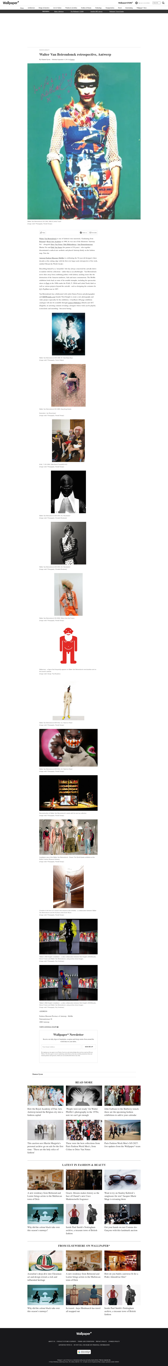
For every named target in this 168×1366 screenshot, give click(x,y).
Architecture (31, 8)
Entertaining (129, 8)
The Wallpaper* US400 (77, 11)
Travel (120, 8)
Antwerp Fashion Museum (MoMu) (51, 258)
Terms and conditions (86, 1341)
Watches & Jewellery (71, 8)
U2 (40, 289)
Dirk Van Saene (56, 247)
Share (43, 232)
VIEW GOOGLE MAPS (48, 1027)
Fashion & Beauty (86, 8)
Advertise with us (65, 1345)
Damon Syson (46, 59)
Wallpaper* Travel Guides (116, 11)
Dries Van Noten (56, 244)
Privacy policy (101, 1341)
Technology (98, 8)
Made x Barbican (59, 11)
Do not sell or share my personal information (92, 1345)
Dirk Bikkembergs (69, 244)
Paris (47, 283)
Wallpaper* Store (142, 8)
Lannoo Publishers (74, 302)
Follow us (84, 232)
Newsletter (94, 232)
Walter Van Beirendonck (48, 238)
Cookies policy (114, 1341)
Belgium (42, 241)
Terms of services (62, 1052)
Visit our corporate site (104, 1360)
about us (51, 1341)
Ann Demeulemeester (85, 244)
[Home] (22, 8)
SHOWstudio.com (48, 297)
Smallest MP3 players (96, 11)
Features (72, 59)
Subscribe (155, 2)
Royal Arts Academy (54, 241)
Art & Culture (57, 8)
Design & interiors (44, 8)
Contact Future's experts (66, 1341)
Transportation (110, 8)
